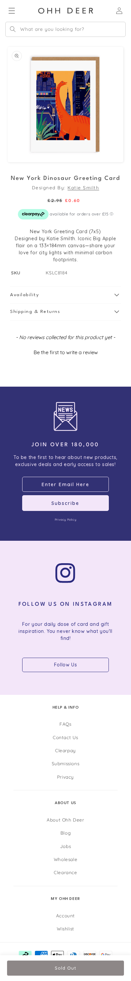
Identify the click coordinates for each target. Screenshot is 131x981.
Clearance (65, 872)
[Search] (12, 29)
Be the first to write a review (66, 352)
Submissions (66, 763)
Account (65, 915)
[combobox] (65, 29)
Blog (65, 833)
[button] (65, 295)
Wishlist (65, 928)
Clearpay (65, 750)
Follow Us (65, 665)
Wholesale (65, 859)
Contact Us (65, 737)
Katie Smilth (83, 187)
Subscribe (65, 503)
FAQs (65, 724)
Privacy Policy (65, 519)
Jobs (65, 846)
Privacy (65, 777)
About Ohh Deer (65, 820)
